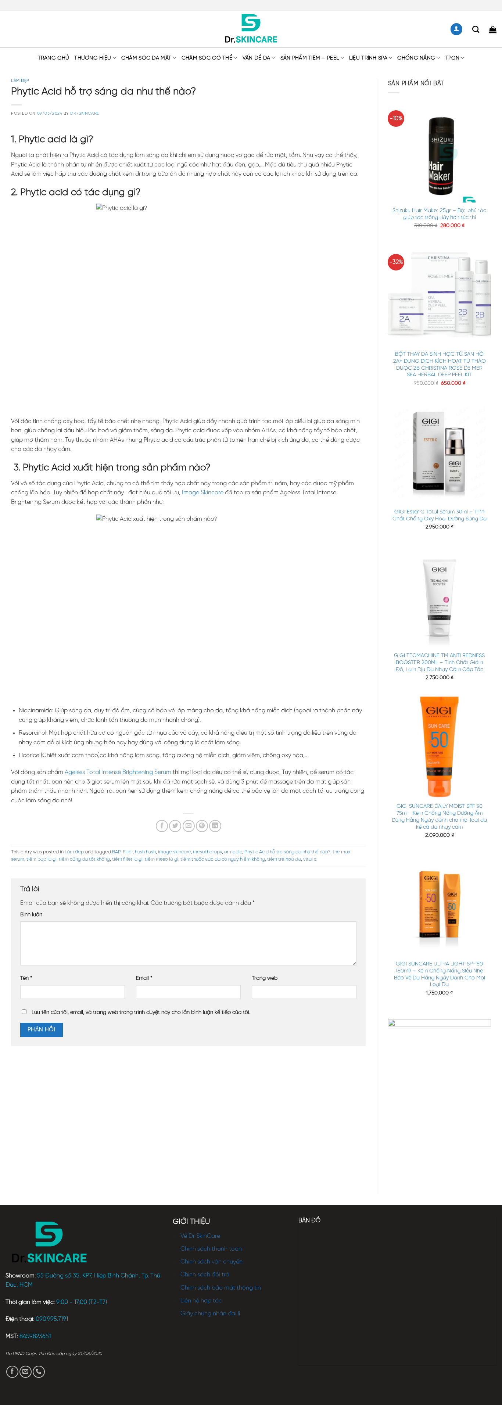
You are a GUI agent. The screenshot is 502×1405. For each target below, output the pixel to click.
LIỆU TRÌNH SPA (368, 58)
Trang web (264, 978)
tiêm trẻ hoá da (284, 859)
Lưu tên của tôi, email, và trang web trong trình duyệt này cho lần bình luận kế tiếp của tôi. (141, 1012)
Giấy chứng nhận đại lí (210, 1314)
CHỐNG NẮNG (416, 58)
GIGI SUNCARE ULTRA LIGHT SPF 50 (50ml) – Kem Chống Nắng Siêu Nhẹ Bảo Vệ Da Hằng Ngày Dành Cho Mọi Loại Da (439, 974)
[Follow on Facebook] (12, 1372)
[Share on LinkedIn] (215, 826)
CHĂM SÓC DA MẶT (146, 58)
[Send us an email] (25, 1372)
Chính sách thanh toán (211, 1249)
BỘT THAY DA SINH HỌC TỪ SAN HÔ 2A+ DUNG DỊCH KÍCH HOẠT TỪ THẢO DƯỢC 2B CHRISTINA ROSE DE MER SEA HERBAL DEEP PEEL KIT (439, 364)
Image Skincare (202, 493)
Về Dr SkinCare (200, 1236)
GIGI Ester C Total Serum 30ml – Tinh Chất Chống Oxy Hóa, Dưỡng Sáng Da (439, 515)
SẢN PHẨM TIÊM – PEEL (309, 58)
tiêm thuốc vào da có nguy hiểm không (222, 859)
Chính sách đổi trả (204, 1275)
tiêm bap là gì (41, 859)
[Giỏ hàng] (492, 29)
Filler (128, 852)
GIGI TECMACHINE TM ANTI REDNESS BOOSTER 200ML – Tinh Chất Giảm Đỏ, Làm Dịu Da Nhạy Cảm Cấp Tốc (439, 662)
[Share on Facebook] (162, 826)
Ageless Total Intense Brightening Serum (118, 772)
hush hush (145, 852)
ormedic (233, 852)
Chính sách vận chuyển (211, 1262)
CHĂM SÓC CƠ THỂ (207, 58)
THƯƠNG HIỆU (92, 58)
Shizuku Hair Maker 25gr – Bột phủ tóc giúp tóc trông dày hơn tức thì (439, 214)
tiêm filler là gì (127, 859)
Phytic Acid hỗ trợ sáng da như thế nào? (287, 852)
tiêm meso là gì (161, 859)
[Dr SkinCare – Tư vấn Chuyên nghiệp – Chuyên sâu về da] (251, 29)
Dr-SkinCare (84, 113)
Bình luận (31, 915)
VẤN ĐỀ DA (256, 58)
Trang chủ (53, 58)
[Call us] (39, 1372)
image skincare (174, 852)
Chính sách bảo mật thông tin (220, 1288)
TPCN (452, 58)
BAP (116, 852)
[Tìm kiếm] (475, 29)
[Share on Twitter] (175, 826)
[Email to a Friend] (189, 826)
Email (144, 978)
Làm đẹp (20, 81)
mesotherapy (207, 852)
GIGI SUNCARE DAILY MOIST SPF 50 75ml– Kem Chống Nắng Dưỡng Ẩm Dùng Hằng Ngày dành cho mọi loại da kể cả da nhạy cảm (439, 816)
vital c (309, 859)
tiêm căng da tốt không (84, 859)
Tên (26, 978)
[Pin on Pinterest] (202, 826)
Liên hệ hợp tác (201, 1301)
